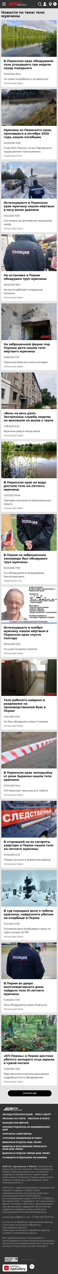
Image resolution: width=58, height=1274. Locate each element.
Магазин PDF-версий (15, 1122)
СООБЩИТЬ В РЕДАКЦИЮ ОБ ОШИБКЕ (24, 1157)
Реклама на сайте (14, 1118)
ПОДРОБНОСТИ (13, 156)
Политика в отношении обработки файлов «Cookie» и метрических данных (26, 1231)
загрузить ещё (29, 1093)
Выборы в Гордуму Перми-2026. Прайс (26, 1153)
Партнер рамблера (28, 1259)
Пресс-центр (43, 1114)
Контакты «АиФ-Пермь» (17, 1133)
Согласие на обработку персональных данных (27, 1222)
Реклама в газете (39, 1118)
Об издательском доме (17, 1114)
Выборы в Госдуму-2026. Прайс (21, 1142)
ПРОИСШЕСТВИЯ (13, 83)
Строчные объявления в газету (22, 1138)
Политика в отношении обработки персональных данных (21, 1226)
